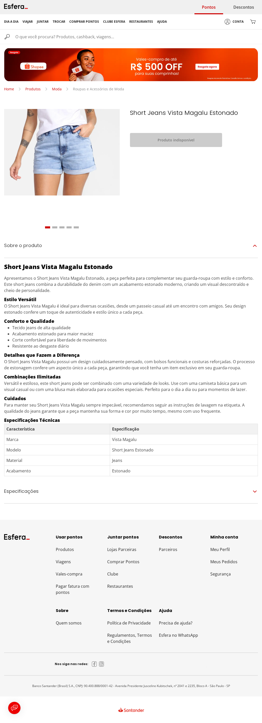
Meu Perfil (220, 549)
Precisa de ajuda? (175, 623)
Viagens (63, 562)
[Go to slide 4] (69, 227)
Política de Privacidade (129, 623)
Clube (112, 574)
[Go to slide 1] (47, 227)
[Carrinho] (253, 22)
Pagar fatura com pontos (72, 589)
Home (9, 89)
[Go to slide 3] (61, 227)
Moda (57, 89)
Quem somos (69, 623)
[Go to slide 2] (54, 227)
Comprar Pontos (123, 562)
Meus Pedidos (223, 562)
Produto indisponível (176, 140)
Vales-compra (69, 574)
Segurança (220, 574)
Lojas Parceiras (121, 549)
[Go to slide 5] (76, 227)
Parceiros (168, 549)
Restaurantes (120, 586)
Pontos (209, 7)
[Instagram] (102, 664)
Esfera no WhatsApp (178, 635)
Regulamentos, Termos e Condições (129, 638)
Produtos (33, 89)
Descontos (243, 7)
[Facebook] (94, 664)
